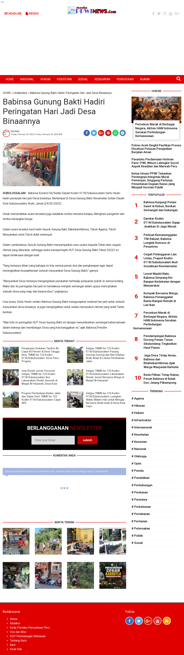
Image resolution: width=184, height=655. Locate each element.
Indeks (33, 13)
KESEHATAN (102, 79)
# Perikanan (140, 492)
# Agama (138, 398)
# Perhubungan (142, 485)
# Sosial (137, 543)
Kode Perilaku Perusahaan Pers (30, 627)
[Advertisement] (92, 48)
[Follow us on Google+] (148, 621)
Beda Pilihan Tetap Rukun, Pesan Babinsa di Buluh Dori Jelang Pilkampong (161, 378)
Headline (15, 13)
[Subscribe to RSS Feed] (167, 621)
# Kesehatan (140, 434)
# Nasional (139, 449)
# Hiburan (138, 405)
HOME (10, 79)
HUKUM (45, 79)
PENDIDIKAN (125, 79)
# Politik (137, 535)
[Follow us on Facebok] (129, 621)
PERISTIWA (64, 79)
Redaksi (15, 623)
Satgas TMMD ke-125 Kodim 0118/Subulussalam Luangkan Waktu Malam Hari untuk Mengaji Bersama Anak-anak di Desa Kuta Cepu (105, 400)
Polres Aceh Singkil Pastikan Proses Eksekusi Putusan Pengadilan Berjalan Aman (156, 148)
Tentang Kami (18, 640)
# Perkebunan (141, 506)
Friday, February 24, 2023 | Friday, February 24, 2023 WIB (36, 134)
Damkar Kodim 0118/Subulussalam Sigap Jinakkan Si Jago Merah (162, 222)
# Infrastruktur (141, 420)
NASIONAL (27, 79)
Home (13, 619)
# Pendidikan (141, 478)
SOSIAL (83, 79)
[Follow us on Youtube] (157, 621)
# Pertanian (139, 521)
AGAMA (145, 79)
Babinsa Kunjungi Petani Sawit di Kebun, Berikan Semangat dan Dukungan (161, 206)
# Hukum (138, 413)
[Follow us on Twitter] (139, 621)
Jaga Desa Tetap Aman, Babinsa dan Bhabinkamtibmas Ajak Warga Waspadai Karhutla (161, 361)
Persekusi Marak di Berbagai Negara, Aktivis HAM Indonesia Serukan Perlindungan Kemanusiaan (156, 130)
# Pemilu (138, 470)
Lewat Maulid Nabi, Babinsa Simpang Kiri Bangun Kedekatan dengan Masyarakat (162, 279)
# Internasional (142, 427)
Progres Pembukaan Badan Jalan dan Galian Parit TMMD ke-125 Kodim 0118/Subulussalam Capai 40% (41, 398)
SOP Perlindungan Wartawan (28, 636)
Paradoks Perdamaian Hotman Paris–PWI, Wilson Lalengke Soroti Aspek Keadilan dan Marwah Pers (155, 162)
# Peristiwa (139, 499)
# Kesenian (139, 441)
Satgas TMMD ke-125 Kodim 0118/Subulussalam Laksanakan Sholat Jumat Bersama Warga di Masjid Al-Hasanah (105, 375)
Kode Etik (16, 649)
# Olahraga (139, 456)
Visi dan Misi (18, 632)
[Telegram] (122, 133)
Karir (13, 645)
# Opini (136, 463)
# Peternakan (141, 528)
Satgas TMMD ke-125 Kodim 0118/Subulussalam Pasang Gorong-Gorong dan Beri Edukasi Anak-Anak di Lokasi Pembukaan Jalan (105, 355)
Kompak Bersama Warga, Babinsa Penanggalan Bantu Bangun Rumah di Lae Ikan (161, 299)
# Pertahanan (141, 514)
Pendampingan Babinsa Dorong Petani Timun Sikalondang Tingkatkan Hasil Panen (160, 341)
